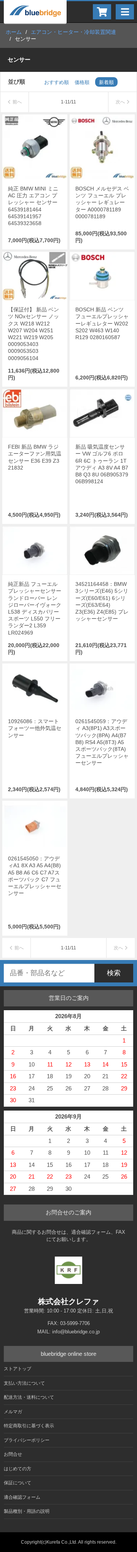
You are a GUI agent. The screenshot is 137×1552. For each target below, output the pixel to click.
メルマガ (13, 1411)
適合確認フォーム (22, 1497)
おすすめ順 (56, 82)
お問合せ (13, 1454)
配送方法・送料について (29, 1397)
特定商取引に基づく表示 (29, 1425)
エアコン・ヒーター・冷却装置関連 (73, 32)
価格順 (82, 82)
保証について (17, 1482)
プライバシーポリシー (26, 1440)
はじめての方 (17, 1468)
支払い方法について (24, 1383)
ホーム (14, 32)
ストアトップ (17, 1368)
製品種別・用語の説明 (26, 1511)
